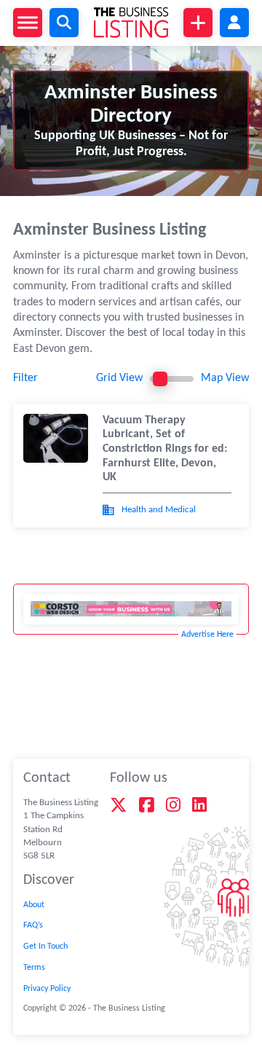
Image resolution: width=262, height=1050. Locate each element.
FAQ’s (33, 925)
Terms (34, 967)
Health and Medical (159, 509)
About (33, 905)
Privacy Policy (47, 988)
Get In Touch (45, 946)
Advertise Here (207, 634)
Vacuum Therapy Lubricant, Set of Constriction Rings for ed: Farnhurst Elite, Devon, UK (165, 449)
